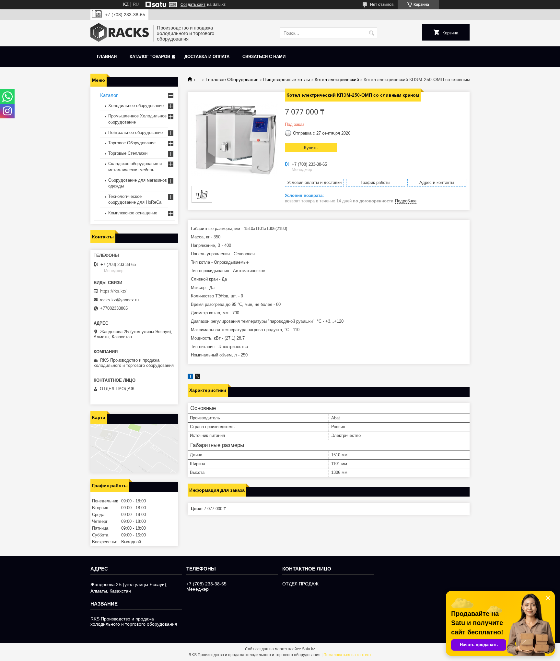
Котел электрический (337, 79)
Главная (107, 56)
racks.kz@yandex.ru (119, 299)
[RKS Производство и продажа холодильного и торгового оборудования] (119, 33)
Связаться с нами (264, 56)
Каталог (109, 95)
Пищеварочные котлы (286, 79)
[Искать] (371, 33)
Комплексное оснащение (132, 212)
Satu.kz (308, 649)
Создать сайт (193, 4)
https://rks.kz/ (113, 291)
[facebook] (190, 377)
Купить (311, 147)
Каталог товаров (150, 56)
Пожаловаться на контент (347, 655)
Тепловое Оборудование (232, 79)
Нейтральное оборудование (135, 132)
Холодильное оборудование (136, 105)
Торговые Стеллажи (127, 153)
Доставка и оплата (206, 56)
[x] (197, 377)
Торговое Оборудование (132, 142)
